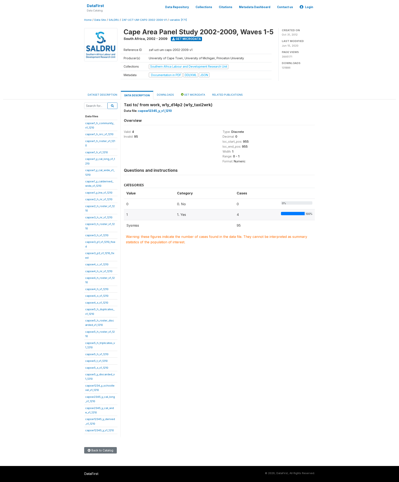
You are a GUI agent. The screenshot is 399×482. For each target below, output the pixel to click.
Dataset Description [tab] (102, 94)
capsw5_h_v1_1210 (96, 354)
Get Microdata (188, 39)
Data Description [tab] (137, 95)
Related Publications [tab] (227, 94)
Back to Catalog (102, 450)
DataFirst (95, 6)
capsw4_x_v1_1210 (96, 302)
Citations (225, 7)
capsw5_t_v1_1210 (96, 360)
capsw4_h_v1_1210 (96, 289)
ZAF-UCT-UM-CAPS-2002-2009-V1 (144, 19)
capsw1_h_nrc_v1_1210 (99, 134)
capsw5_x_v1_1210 (96, 367)
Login (309, 7)
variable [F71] (178, 19)
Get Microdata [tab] (194, 94)
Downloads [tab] (165, 94)
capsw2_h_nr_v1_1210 (98, 199)
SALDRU (114, 19)
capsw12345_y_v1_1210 (99, 430)
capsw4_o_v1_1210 (96, 295)
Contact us (285, 7)
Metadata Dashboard (254, 7)
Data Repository (177, 7)
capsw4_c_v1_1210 (96, 264)
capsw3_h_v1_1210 (96, 235)
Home (88, 19)
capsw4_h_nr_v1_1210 (98, 271)
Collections (204, 7)
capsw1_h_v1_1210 (96, 152)
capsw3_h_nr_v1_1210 (98, 217)
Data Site (100, 19)
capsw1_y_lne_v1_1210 (98, 192)
